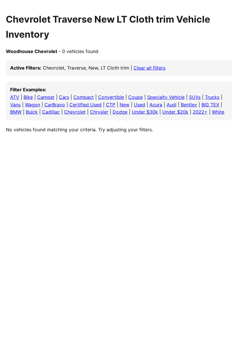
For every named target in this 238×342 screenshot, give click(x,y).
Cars (64, 97)
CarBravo (54, 105)
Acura (155, 105)
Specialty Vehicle (166, 97)
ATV (14, 97)
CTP (110, 105)
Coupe (135, 97)
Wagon (32, 105)
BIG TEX (210, 105)
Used (139, 105)
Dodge (120, 112)
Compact (83, 97)
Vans (15, 105)
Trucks (212, 97)
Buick (32, 112)
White (218, 112)
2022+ (200, 112)
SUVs (195, 97)
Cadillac (51, 112)
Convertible (111, 97)
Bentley (189, 105)
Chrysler (99, 112)
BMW (15, 112)
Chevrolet (75, 112)
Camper (46, 97)
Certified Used (85, 105)
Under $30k (145, 112)
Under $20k (175, 112)
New (124, 105)
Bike (28, 97)
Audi (171, 105)
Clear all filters (149, 68)
